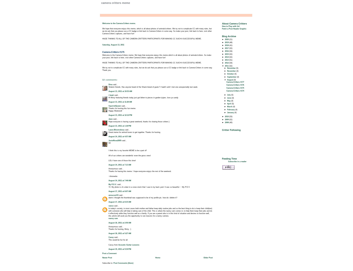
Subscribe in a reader (237, 161)
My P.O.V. (113, 184)
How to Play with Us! (231, 26)
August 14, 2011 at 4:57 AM (120, 137)
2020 (227, 39)
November (231, 71)
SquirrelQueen (115, 106)
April (229, 104)
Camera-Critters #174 (235, 91)
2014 (227, 57)
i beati (111, 95)
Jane (111, 119)
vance (111, 206)
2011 (227, 66)
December (231, 68)
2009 (227, 120)
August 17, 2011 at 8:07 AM (120, 191)
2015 (227, 54)
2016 (227, 51)
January (230, 112)
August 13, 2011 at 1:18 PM (120, 126)
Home (157, 258)
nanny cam (113, 218)
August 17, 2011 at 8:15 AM (120, 202)
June (229, 98)
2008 (227, 122)
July (229, 95)
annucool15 (113, 195)
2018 (227, 45)
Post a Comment (109, 253)
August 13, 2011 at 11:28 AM (120, 102)
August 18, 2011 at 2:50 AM (120, 223)
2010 (227, 116)
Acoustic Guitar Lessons (128, 245)
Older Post (208, 258)
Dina (110, 84)
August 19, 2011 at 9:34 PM (120, 249)
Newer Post (107, 258)
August (230, 80)
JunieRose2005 (115, 141)
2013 (227, 60)
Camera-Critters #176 (235, 85)
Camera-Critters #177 (235, 82)
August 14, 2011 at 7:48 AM (120, 181)
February (231, 110)
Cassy (111, 237)
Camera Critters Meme (115, 2)
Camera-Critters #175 (113, 52)
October (230, 74)
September (232, 77)
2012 (227, 63)
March (230, 107)
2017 (227, 48)
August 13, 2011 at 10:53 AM (120, 91)
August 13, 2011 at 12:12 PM (120, 115)
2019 (227, 42)
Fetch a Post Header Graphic (234, 29)
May (229, 101)
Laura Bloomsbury (116, 130)
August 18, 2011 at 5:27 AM (120, 233)
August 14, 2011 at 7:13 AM (120, 165)
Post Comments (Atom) (123, 263)
